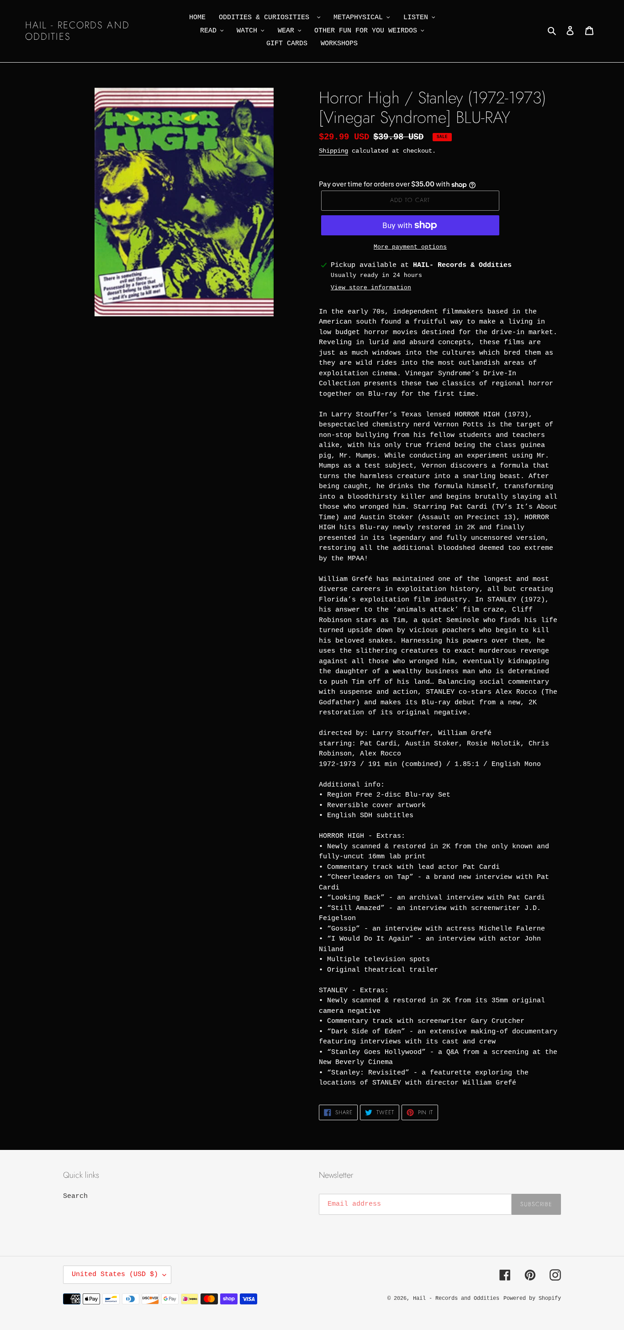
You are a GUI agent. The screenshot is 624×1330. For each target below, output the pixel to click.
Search (75, 1196)
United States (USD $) (115, 1274)
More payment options (410, 247)
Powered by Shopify (532, 1298)
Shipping (333, 150)
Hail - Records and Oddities (77, 31)
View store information (371, 287)
